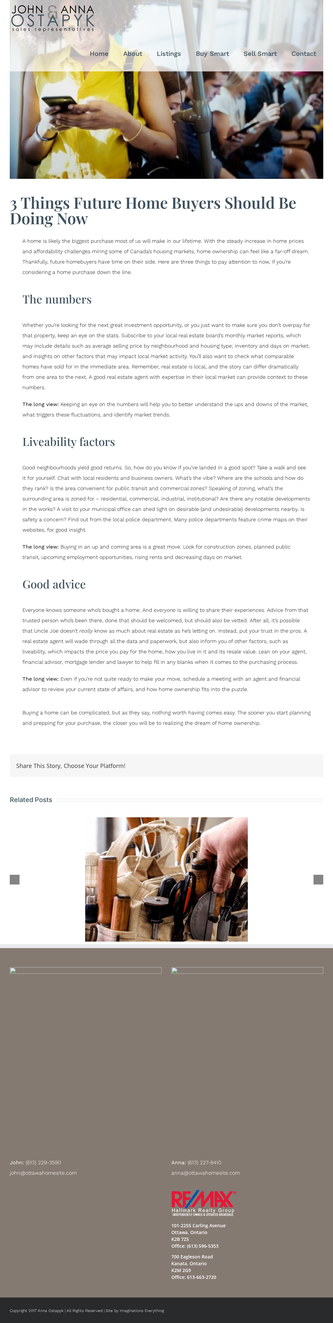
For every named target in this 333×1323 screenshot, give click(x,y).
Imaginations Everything (142, 1310)
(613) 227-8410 (204, 1162)
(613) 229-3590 (43, 1162)
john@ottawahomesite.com (43, 1173)
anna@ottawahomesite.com (205, 1173)
